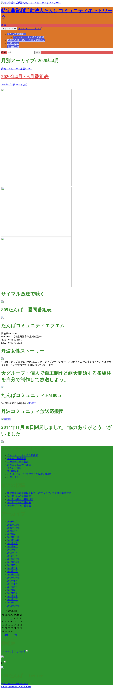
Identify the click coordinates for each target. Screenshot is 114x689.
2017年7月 (12, 587)
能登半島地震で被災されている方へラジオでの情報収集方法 (39, 493)
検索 (3, 25)
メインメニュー (9, 28)
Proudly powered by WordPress (16, 686)
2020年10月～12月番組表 (20, 499)
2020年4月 (12, 534)
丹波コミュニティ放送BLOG (16, 68)
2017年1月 (12, 602)
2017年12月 (13, 574)
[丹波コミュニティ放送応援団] (6, 419)
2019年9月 (12, 543)
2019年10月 (13, 540)
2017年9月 (12, 581)
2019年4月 (12, 553)
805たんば (21, 84)
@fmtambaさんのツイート (14, 683)
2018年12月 (13, 559)
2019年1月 (12, 556)
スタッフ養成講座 (16, 34)
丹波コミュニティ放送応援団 (28, 37)
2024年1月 (12, 521)
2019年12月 (13, 537)
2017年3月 (12, 599)
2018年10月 (13, 562)
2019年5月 (12, 549)
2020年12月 (13, 524)
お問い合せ (13, 43)
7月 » (16, 635)
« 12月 (5, 635)
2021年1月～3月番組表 (19, 496)
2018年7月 (12, 565)
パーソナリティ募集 (17, 461)
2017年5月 (12, 593)
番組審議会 (13, 46)
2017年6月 (12, 590)
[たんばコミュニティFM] (31, 403)
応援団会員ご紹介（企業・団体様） (26, 40)
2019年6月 (12, 546)
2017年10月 (13, 577)
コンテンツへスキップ (29, 28)
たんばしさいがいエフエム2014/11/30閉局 (29, 474)
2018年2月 (12, 571)
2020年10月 (13, 528)
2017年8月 (12, 584)
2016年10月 (13, 605)
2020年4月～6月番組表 (25, 76)
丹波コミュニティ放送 (19, 464)
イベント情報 (14, 468)
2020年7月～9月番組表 (19, 502)
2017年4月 (12, 596)
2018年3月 (12, 568)
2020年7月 (12, 531)
